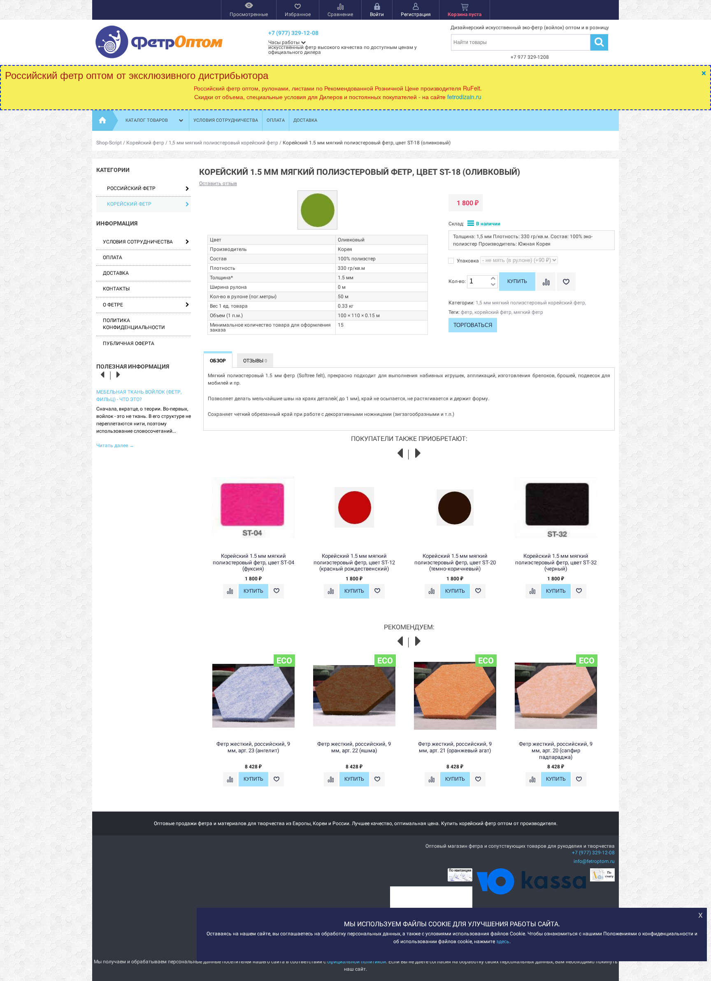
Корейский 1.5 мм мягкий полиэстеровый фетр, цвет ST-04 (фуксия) (253, 562)
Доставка (305, 120)
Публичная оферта (128, 343)
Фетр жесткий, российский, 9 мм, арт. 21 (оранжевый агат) (455, 747)
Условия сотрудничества (225, 120)
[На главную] (102, 120)
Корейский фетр (145, 143)
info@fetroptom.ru (594, 861)
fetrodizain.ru (464, 97)
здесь (502, 941)
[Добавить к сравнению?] (546, 281)
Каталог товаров (146, 120)
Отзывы (255, 361)
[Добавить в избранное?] (566, 281)
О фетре (113, 305)
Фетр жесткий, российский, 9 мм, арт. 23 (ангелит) (253, 747)
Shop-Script (109, 143)
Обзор (218, 361)
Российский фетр (131, 188)
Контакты (116, 289)
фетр (466, 312)
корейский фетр (492, 312)
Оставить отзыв (218, 183)
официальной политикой (356, 962)
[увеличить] (492, 279)
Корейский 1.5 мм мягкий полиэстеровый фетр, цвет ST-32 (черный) (556, 562)
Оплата (276, 120)
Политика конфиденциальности (134, 324)
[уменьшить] (492, 285)
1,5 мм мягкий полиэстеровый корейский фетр (223, 143)
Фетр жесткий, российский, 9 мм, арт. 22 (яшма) (354, 747)
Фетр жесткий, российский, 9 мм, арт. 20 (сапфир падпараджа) (555, 750)
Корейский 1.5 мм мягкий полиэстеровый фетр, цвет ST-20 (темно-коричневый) (455, 562)
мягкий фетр (528, 312)
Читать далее (115, 445)
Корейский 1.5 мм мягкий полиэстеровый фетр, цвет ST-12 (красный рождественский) (354, 562)
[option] (143, 418)
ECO (284, 661)
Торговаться (472, 325)
